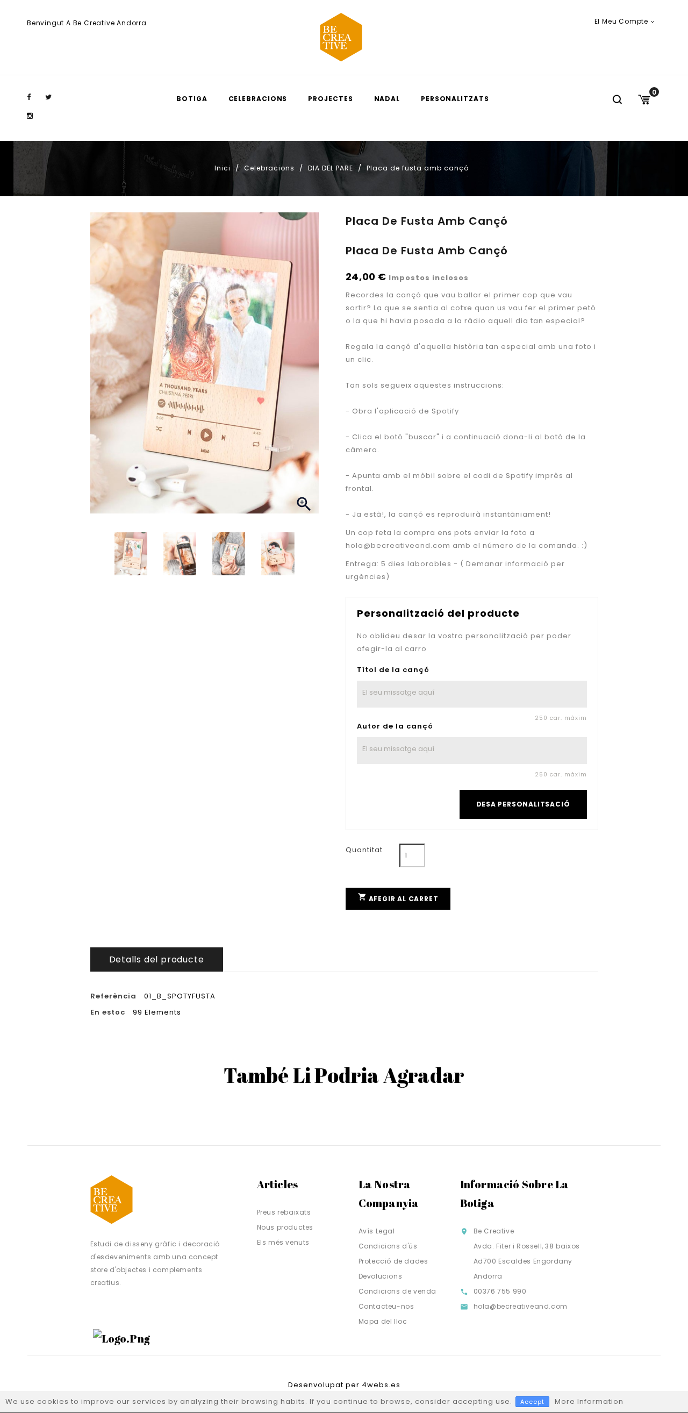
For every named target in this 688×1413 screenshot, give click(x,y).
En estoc (107, 1012)
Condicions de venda (397, 1291)
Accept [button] (532, 1401)
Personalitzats (455, 98)
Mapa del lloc (383, 1321)
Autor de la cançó (395, 726)
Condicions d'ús (388, 1246)
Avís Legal (377, 1231)
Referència (113, 996)
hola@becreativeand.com (521, 1306)
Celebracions (258, 98)
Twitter (53, 97)
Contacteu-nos (386, 1306)
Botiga (191, 98)
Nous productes (285, 1227)
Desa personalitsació (523, 804)
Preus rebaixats (284, 1212)
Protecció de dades (393, 1261)
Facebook (35, 97)
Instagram (35, 116)
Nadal (387, 98)
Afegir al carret (398, 898)
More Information (589, 1401)
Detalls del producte (156, 959)
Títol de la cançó (393, 670)
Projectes (330, 98)
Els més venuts (283, 1242)
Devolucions (381, 1276)
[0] (644, 99)
